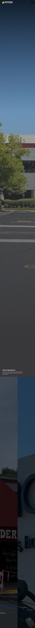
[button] (32, 2)
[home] (8, 2)
